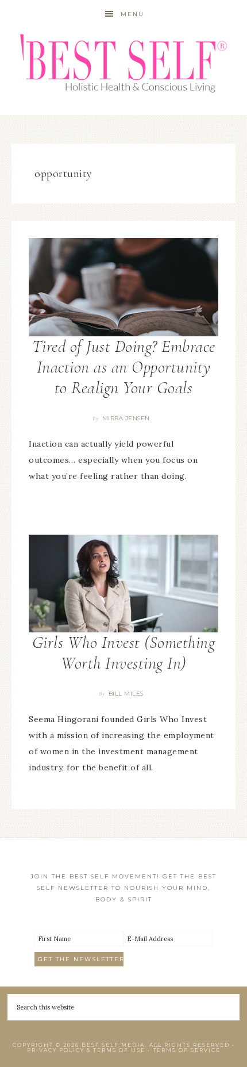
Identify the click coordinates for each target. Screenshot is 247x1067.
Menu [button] (132, 14)
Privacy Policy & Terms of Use (86, 1050)
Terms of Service (187, 1050)
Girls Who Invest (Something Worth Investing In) (123, 653)
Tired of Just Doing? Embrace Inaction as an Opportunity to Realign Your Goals (123, 367)
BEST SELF (124, 65)
